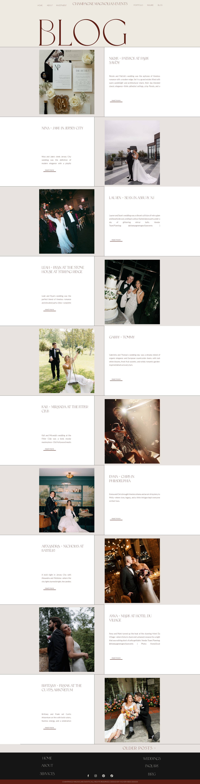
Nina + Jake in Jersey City (62, 128)
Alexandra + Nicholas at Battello (63, 548)
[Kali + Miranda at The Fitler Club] (132, 431)
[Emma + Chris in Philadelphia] (66, 500)
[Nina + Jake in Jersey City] (132, 152)
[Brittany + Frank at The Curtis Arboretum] (132, 710)
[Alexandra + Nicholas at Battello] (132, 570)
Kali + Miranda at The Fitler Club (65, 409)
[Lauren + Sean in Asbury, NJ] (66, 221)
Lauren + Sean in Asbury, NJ (131, 197)
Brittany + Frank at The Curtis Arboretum (62, 687)
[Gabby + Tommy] (66, 361)
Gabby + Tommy (122, 337)
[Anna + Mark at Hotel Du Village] (66, 639)
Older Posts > (139, 747)
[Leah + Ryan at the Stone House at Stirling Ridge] (132, 292)
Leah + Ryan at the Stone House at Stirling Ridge (63, 269)
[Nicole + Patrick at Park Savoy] (66, 82)
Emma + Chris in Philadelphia (121, 478)
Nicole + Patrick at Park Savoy (129, 60)
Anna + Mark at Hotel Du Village (130, 618)
